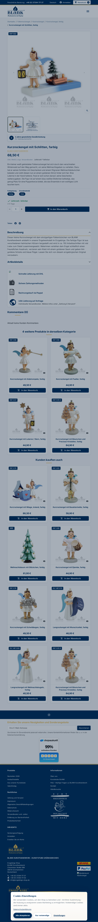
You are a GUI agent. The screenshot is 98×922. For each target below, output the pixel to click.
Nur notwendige (42, 915)
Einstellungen (59, 915)
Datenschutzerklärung (22, 909)
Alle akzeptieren (23, 915)
